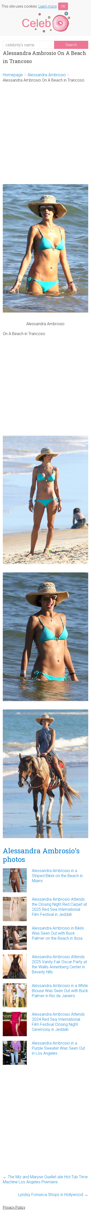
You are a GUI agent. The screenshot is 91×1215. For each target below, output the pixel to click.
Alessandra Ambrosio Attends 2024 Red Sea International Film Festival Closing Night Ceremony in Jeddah (58, 1022)
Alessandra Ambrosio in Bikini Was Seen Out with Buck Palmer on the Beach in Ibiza (58, 933)
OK (63, 6)
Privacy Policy (14, 1207)
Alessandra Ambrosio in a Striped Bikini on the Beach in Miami (57, 875)
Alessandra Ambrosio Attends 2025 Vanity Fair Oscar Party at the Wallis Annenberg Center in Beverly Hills (59, 964)
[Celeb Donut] (45, 12)
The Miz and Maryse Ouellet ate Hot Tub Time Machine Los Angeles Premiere (45, 1179)
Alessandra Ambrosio (47, 74)
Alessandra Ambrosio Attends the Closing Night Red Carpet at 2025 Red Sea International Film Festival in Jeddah (59, 907)
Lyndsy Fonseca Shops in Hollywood (53, 1194)
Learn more (47, 6)
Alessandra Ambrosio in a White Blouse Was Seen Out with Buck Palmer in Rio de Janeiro (60, 990)
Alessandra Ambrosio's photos (41, 855)
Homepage (13, 74)
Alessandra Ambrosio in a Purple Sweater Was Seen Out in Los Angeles (58, 1048)
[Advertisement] (45, 133)
